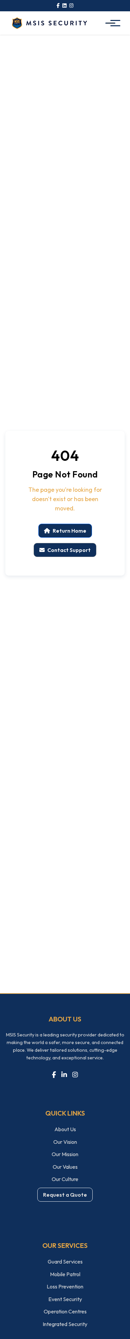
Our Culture (65, 1179)
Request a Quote (65, 1194)
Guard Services (65, 1261)
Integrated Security (65, 1324)
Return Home (69, 530)
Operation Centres (65, 1311)
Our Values (65, 1166)
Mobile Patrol (65, 1274)
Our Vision (65, 1141)
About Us (65, 1129)
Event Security (65, 1299)
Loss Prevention (65, 1286)
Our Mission (65, 1154)
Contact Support (69, 550)
